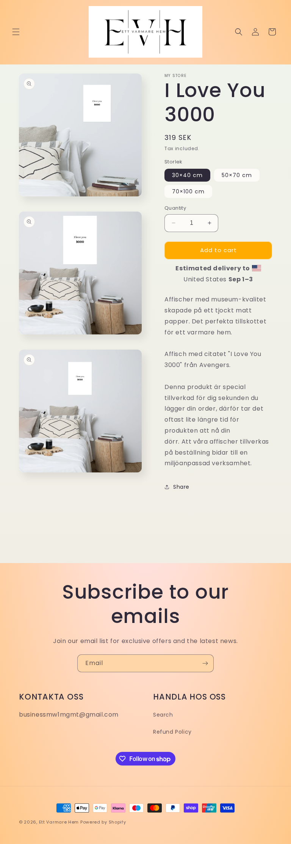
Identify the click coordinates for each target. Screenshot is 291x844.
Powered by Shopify (103, 822)
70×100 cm (188, 191)
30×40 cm (187, 175)
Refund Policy (172, 732)
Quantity (175, 208)
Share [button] (181, 487)
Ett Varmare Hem (59, 822)
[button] (16, 32)
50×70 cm (237, 175)
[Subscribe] (205, 663)
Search (163, 714)
